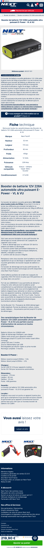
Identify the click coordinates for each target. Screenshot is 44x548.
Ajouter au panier (21, 543)
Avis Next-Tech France (9, 478)
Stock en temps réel (6, 531)
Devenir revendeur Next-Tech (9, 529)
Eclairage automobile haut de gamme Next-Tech (18, 516)
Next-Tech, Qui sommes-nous (12, 491)
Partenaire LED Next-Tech (10, 499)
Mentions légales (7, 472)
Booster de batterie (9, 15)
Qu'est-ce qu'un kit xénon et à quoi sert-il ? (16, 495)
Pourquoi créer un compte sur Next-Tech (16, 480)
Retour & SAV (6, 482)
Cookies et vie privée (8, 476)
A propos (3, 523)
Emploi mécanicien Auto (9, 510)
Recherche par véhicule (25, 11)
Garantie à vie (5, 525)
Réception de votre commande (12, 493)
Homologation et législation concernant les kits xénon (20, 514)
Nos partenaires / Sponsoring (11, 508)
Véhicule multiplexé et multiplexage (14, 497)
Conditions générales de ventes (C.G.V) (15, 474)
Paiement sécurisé (6, 527)
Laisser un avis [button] (22, 429)
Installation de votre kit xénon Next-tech (15, 512)
